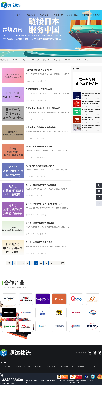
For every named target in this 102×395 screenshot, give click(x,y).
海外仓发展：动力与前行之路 (83, 88)
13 (56, 263)
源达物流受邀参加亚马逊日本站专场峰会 (91, 94)
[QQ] (99, 191)
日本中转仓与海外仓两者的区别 (39, 70)
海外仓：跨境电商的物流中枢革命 (40, 223)
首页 (19, 15)
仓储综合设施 (72, 15)
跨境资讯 (85, 15)
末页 (62, 263)
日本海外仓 (56, 60)
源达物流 (8, 366)
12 (51, 263)
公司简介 (94, 366)
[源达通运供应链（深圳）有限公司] (11, 5)
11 (46, 263)
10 (41, 263)
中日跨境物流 (30, 15)
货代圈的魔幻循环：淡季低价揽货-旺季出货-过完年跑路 (91, 102)
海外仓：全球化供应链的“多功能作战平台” (44, 204)
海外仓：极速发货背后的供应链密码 (41, 185)
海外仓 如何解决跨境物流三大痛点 (40, 166)
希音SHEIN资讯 (82, 60)
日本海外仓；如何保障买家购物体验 (41, 127)
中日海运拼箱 (57, 15)
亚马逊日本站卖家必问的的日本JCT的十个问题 (91, 110)
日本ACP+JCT (68, 60)
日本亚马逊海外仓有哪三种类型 (39, 89)
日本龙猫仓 (43, 15)
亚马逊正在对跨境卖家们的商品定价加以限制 (91, 126)
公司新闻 (15, 60)
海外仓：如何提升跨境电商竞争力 (40, 147)
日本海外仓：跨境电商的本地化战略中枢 (43, 108)
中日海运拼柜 (65, 366)
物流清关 (46, 60)
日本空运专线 (36, 366)
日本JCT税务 (35, 60)
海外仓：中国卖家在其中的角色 (39, 242)
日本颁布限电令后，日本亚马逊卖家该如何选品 (91, 118)
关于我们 (96, 15)
